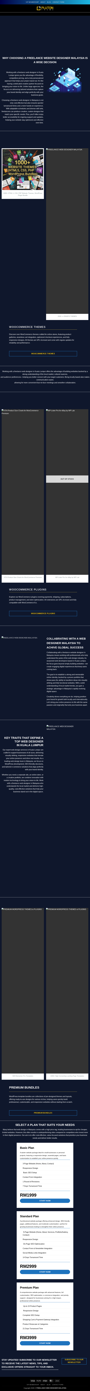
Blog (49, 2)
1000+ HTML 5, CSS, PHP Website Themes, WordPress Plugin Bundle (22, 194)
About (42, 2)
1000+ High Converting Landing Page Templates (67, 1076)
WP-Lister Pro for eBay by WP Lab (67, 577)
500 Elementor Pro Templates (23, 1076)
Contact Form (58, 2)
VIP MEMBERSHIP (32, 2)
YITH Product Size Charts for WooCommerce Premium (23, 577)
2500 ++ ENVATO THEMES (67, 316)
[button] (87, 8)
